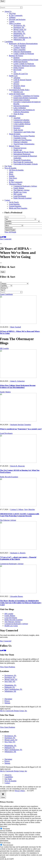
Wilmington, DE (19, 39)
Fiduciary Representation (22, 52)
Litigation (12, 116)
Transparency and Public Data (24, 132)
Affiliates (12, 17)
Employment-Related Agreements (25, 98)
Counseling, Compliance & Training (26, 96)
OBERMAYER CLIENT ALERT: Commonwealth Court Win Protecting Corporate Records (19, 515)
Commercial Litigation (21, 120)
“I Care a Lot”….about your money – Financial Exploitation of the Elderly (18, 558)
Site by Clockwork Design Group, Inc (13, 711)
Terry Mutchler (29, 509)
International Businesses (21, 154)
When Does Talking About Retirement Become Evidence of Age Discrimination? (18, 386)
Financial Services (19, 148)
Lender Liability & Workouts (23, 54)
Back (2, 1)
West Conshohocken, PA (22, 37)
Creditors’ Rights (19, 48)
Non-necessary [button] (5, 843)
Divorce (16, 84)
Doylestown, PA (19, 25)
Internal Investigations (21, 106)
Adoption (16, 78)
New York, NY (18, 31)
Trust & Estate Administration (23, 144)
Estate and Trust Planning (22, 140)
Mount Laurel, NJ (19, 29)
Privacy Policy (20, 791)
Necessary (6, 829)
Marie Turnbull (15, 327)
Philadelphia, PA (19, 33)
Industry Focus (14, 146)
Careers (11, 21)
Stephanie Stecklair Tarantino (20, 425)
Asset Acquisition (19, 46)
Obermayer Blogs (15, 184)
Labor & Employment (17, 94)
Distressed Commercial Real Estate (25, 60)
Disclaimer (8, 699)
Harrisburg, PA (18, 27)
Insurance (16, 128)
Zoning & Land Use (20, 74)
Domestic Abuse (19, 86)
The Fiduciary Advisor (21, 190)
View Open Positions (7, 667)
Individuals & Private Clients (23, 152)
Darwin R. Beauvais (17, 466)
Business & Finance (16, 56)
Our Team (8, 166)
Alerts (11, 172)
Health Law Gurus (20, 192)
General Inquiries (15, 206)
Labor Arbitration (19, 108)
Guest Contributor (6, 294)
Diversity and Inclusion (17, 19)
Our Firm (12, 13)
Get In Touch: (14, 202)
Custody (16, 82)
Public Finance (18, 68)
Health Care (17, 150)
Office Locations (15, 23)
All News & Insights (16, 170)
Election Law (18, 92)
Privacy (7, 701)
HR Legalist (17, 194)
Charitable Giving (19, 138)
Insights (11, 176)
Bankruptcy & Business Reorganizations (23, 44)
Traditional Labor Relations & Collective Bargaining (24, 111)
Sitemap (7, 703)
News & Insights (10, 168)
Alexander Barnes (16, 596)
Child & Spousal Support (22, 80)
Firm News (13, 178)
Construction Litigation (21, 122)
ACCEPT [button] (30, 791)
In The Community (16, 15)
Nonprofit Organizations (22, 160)
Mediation (17, 88)
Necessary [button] (3, 826)
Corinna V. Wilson (16, 509)
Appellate (16, 118)
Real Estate (17, 70)
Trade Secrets (18, 130)
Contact (7, 200)
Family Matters (18, 188)
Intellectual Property (20, 62)
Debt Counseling (19, 50)
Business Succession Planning (24, 136)
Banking (16, 58)
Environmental (18, 126)
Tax (14, 72)
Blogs (11, 174)
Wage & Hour (18, 114)
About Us (7, 11)
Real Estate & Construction (23, 162)
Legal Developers (19, 196)
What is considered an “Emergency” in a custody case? (21, 429)
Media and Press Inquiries (18, 208)
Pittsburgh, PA (18, 35)
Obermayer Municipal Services (24, 66)
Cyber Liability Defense (21, 124)
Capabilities (8, 41)
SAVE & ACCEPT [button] (7, 859)
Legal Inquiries (14, 204)
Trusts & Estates (14, 134)
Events (11, 180)
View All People (10, 232)
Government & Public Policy (19, 90)
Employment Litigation (21, 100)
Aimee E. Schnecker (17, 381)
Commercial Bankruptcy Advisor (25, 186)
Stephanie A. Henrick (17, 553)
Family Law (13, 76)
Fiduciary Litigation (20, 142)
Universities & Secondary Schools (25, 164)
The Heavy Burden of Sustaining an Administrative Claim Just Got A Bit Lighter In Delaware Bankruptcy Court (20, 603)
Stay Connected (6, 239)
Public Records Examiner (22, 198)
